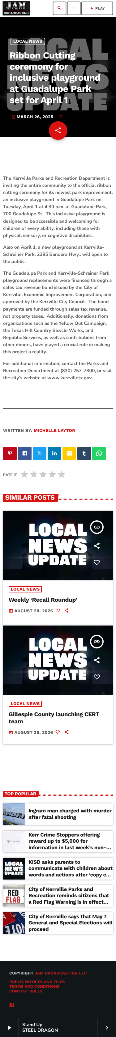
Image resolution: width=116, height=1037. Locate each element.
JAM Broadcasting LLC (61, 973)
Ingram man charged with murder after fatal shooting (70, 814)
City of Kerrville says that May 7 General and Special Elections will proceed (70, 923)
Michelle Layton (54, 430)
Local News (28, 41)
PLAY (97, 8)
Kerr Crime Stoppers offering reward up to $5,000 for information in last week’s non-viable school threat (67, 844)
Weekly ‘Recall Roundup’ (43, 599)
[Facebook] (11, 1005)
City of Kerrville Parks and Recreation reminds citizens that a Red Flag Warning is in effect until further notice (68, 898)
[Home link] (16, 8)
